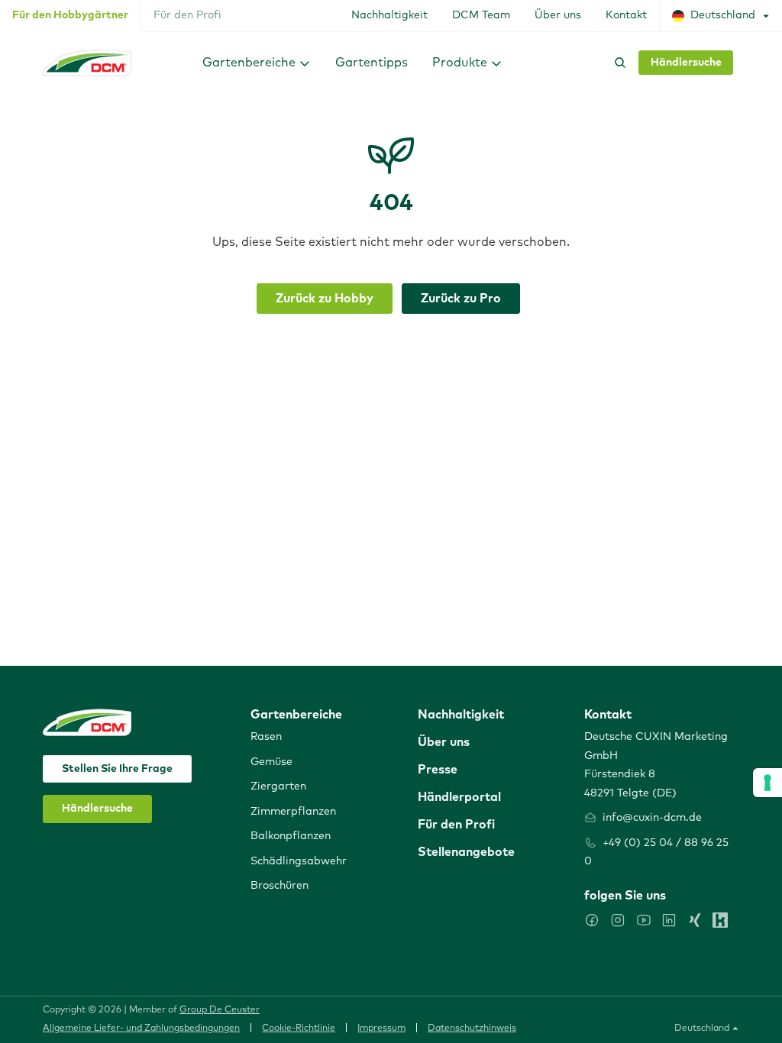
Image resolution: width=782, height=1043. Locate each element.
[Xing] (695, 920)
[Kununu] (720, 920)
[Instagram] (618, 920)
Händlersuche (686, 62)
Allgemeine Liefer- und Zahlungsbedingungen (141, 1028)
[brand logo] (87, 62)
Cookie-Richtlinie (298, 1028)
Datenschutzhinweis (472, 1028)
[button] (256, 62)
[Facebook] (592, 920)
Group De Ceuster (219, 1010)
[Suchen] (617, 62)
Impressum (381, 1028)
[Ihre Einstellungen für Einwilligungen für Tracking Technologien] (767, 782)
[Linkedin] (669, 920)
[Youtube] (643, 920)
